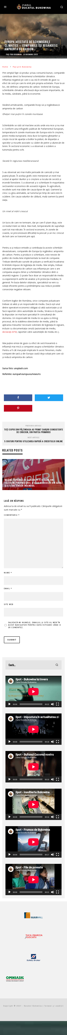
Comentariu (12, 515)
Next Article (33, 437)
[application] (33, 691)
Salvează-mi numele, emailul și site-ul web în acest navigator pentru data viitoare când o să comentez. (34, 625)
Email (8, 588)
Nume (8, 573)
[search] (57, 665)
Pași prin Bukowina (14, 54)
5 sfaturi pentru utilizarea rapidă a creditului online (33, 441)
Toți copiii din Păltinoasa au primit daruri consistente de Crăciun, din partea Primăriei (33, 431)
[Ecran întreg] (57, 704)
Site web (8, 604)
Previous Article (33, 425)
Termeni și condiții (54, 1006)
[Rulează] (9, 704)
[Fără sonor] (52, 704)
